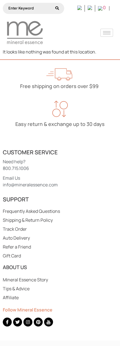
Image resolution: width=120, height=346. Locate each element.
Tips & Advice (16, 289)
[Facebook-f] (7, 322)
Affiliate (11, 297)
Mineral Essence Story (25, 280)
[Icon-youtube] (48, 322)
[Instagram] (27, 322)
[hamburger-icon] (106, 33)
